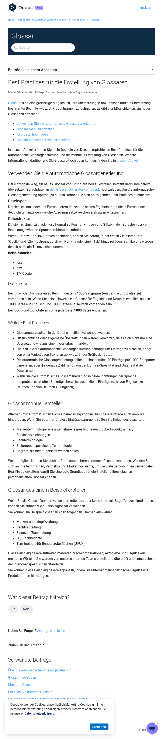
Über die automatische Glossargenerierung (40, 670)
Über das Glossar (21, 685)
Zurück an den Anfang (25, 645)
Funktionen (78, 19)
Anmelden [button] (144, 7)
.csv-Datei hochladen (32, 134)
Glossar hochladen (22, 677)
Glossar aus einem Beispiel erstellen (43, 140)
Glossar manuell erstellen (35, 129)
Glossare (14, 103)
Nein (26, 609)
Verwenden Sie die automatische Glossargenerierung (56, 124)
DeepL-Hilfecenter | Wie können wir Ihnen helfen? (37, 19)
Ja (13, 609)
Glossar (94, 19)
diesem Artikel (127, 161)
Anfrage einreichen (51, 631)
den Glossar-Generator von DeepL (75, 189)
